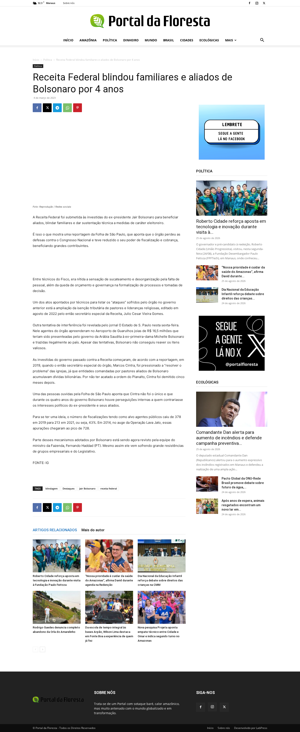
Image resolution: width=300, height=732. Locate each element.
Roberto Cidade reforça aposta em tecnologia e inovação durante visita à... (231, 227)
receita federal (108, 488)
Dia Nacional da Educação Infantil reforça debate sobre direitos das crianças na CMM (160, 580)
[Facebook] (249, 3)
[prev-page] (35, 649)
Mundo (151, 40)
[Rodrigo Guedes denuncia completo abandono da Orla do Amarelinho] (57, 607)
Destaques (68, 488)
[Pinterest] (77, 107)
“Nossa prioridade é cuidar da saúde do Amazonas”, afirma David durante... (243, 272)
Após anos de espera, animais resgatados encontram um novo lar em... (243, 505)
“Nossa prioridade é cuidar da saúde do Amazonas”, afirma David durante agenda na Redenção (109, 580)
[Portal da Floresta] (150, 21)
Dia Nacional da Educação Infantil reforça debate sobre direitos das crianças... (243, 294)
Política (110, 40)
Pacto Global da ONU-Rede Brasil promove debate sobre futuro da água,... (243, 483)
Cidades (186, 40)
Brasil (168, 40)
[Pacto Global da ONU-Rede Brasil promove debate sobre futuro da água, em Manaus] (207, 484)
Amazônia (88, 40)
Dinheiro (131, 40)
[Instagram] (256, 3)
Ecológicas (209, 40)
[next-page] (42, 649)
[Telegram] (57, 107)
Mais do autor (93, 530)
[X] (264, 3)
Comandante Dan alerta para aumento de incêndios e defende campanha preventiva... (229, 438)
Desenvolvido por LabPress (250, 728)
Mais (229, 40)
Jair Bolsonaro (87, 488)
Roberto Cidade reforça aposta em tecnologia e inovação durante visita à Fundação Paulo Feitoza (56, 580)
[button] (262, 40)
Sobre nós (68, 3)
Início (68, 40)
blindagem (51, 488)
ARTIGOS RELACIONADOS (55, 530)
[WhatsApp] (67, 107)
